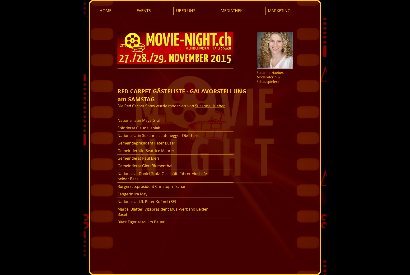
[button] (153, 11)
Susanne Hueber (210, 105)
